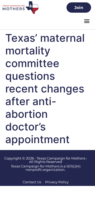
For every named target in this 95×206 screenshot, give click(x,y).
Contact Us (32, 182)
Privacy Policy (57, 182)
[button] (86, 21)
